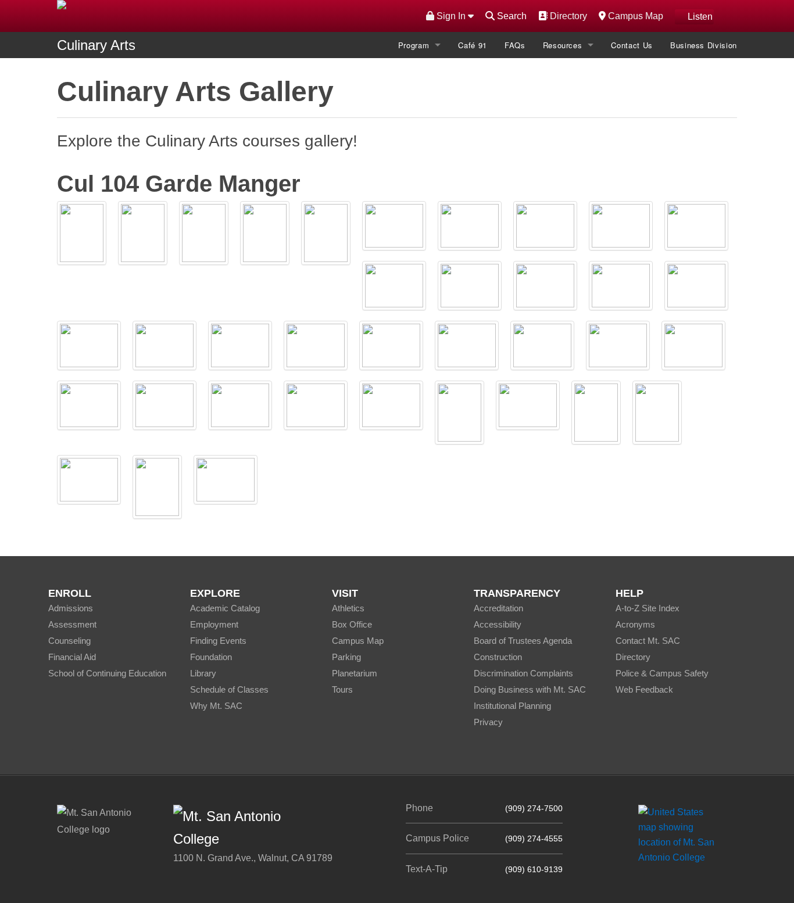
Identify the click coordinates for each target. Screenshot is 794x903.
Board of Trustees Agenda (523, 641)
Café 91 (472, 45)
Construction (498, 657)
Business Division (703, 45)
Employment (214, 624)
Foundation (211, 657)
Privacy (488, 722)
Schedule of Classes (229, 689)
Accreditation (498, 608)
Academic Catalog (225, 608)
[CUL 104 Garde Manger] (81, 233)
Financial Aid (72, 657)
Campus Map (634, 15)
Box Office (352, 624)
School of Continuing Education (107, 673)
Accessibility (497, 624)
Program (414, 45)
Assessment (72, 624)
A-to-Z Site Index (647, 608)
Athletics (348, 608)
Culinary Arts (96, 45)
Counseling (69, 641)
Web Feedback (644, 689)
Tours (342, 689)
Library (203, 673)
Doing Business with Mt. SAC (530, 689)
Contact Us (632, 45)
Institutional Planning (512, 706)
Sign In (451, 16)
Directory (567, 15)
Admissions (70, 608)
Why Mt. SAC (216, 706)
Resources (562, 45)
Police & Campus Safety (662, 673)
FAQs (515, 45)
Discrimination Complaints (523, 673)
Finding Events (218, 641)
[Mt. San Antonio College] (680, 835)
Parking (346, 657)
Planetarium (354, 673)
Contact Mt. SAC (648, 641)
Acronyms (635, 624)
